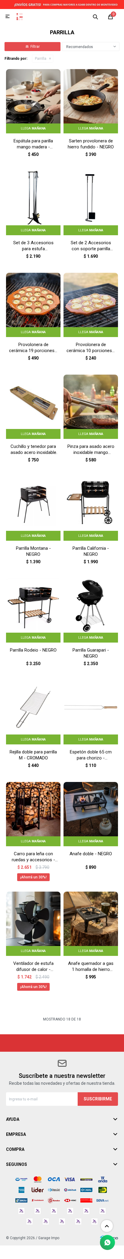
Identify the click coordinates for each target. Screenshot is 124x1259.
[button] (95, 16)
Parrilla (40, 58)
